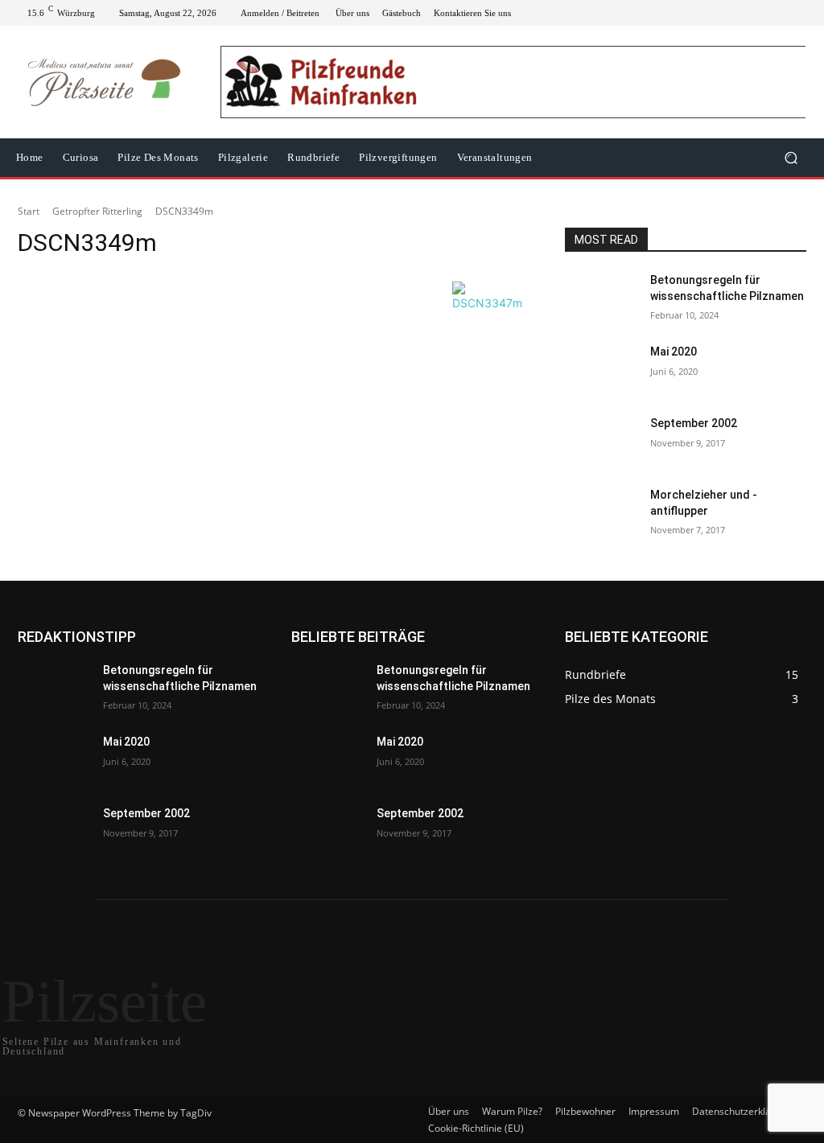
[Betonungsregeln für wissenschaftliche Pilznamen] (601, 298)
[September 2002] (601, 441)
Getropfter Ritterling (97, 211)
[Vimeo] (780, 13)
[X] (761, 13)
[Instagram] (742, 13)
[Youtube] (800, 13)
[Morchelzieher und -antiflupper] (601, 512)
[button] (791, 158)
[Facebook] (722, 13)
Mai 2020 (673, 351)
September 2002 (693, 423)
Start (28, 211)
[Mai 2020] (601, 369)
